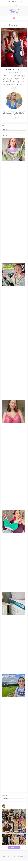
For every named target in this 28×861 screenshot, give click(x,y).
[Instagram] (16, 5)
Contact (21, 1)
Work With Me (15, 1)
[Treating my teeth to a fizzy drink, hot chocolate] (8, 827)
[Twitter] (13, 5)
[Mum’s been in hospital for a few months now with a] (20, 815)
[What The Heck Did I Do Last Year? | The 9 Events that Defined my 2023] (13, 685)
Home (5, 1)
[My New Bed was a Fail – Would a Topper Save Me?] (13, 603)
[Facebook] (11, 5)
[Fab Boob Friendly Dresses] (14, 47)
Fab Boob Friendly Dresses (14, 70)
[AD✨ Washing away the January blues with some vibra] (20, 827)
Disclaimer (13, 3)
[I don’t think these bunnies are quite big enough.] (8, 839)
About (9, 1)
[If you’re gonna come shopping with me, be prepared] (8, 815)
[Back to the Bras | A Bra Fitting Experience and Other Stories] (13, 411)
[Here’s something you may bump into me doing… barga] (20, 839)
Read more (14, 87)
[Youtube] (16, 118)
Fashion (4, 65)
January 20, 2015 (11, 72)
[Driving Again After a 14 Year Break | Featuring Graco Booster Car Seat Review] (13, 274)
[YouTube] (15, 5)
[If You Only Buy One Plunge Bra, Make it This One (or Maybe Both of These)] (13, 149)
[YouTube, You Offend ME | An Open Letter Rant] (13, 521)
